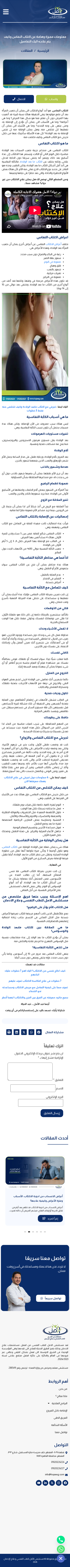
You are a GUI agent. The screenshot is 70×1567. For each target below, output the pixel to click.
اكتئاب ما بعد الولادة (31, 161)
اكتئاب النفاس (9, 846)
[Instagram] (59, 1483)
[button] (39, 1032)
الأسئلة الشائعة (59, 1424)
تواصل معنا (61, 1432)
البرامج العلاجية (59, 1403)
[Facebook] (65, 1483)
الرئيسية (43, 51)
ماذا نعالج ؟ (61, 1396)
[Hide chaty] (61, 1558)
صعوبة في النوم (52, 261)
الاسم (59, 1088)
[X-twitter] (52, 1483)
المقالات (26, 51)
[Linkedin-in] (45, 1483)
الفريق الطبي (60, 1417)
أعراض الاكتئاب (54, 244)
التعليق (58, 1079)
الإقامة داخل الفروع (56, 1410)
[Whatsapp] (61, 1549)
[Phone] (61, 1540)
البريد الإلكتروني (54, 1096)
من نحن (63, 1388)
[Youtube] (39, 1483)
